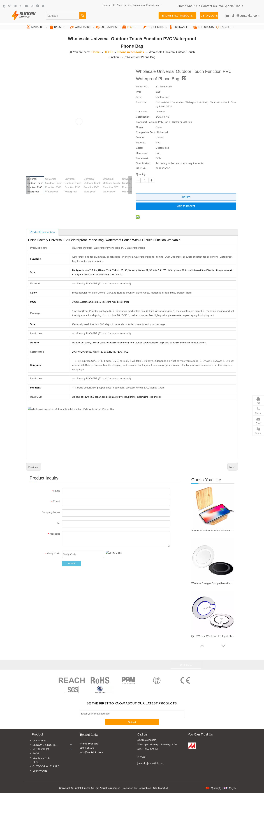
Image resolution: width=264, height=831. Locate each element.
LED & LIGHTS (41, 757)
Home (182, 6)
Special (229, 6)
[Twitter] (21, 6)
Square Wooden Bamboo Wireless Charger (212, 530)
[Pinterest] (37, 6)
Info (220, 6)
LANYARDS (39, 740)
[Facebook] (4, 6)
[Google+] (10, 6)
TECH (36, 762)
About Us (193, 6)
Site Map (158, 787)
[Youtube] (26, 6)
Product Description (42, 232)
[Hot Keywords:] (82, 15)
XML (166, 787)
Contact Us (209, 6)
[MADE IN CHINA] (192, 745)
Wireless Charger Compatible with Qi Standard (212, 583)
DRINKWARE (40, 770)
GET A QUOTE (209, 15)
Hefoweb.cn (144, 787)
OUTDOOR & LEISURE (46, 766)
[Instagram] (32, 6)
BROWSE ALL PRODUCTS (177, 15)
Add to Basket (186, 206)
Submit (71, 563)
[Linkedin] (15, 6)
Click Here (186, 665)
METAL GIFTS (41, 749)
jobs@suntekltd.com (91, 752)
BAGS (36, 753)
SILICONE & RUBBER (45, 744)
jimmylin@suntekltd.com (242, 15)
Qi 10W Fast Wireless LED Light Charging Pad (212, 636)
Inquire (186, 197)
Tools (239, 6)
